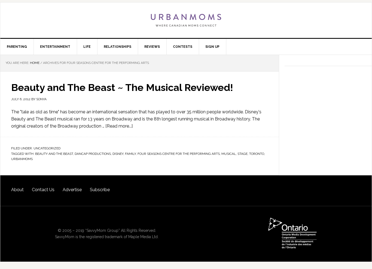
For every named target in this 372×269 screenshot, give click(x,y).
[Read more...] (119, 126)
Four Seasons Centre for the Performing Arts (179, 154)
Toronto (256, 154)
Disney (117, 154)
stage (242, 154)
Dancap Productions (93, 154)
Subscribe (100, 189)
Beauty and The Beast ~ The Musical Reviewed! (122, 87)
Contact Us (43, 189)
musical (228, 154)
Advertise (72, 189)
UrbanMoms (186, 20)
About (17, 189)
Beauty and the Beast (54, 154)
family (130, 154)
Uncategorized (46, 148)
